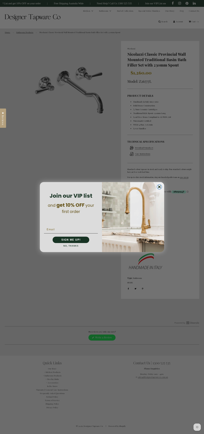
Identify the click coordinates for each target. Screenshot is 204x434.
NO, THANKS (71, 246)
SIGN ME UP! (71, 239)
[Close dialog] (159, 186)
